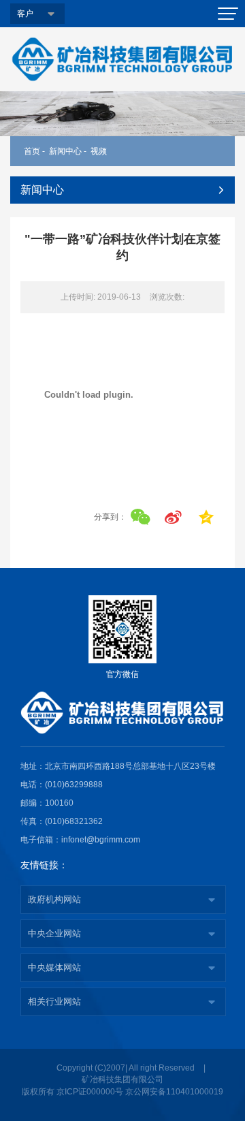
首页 (32, 151)
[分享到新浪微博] (173, 517)
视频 (99, 151)
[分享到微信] (140, 517)
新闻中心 (65, 151)
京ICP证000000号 (89, 1091)
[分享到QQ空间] (206, 517)
